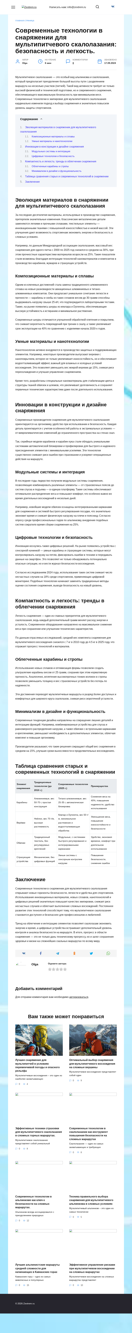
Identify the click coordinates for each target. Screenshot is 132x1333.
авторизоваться (78, 997)
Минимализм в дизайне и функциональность (56, 171)
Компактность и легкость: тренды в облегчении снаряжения (60, 161)
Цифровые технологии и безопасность (53, 156)
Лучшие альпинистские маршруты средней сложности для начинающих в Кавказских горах (37, 1268)
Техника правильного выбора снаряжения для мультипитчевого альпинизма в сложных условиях (91, 1200)
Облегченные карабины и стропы (50, 166)
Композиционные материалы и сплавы (53, 136)
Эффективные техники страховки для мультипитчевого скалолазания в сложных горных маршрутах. (38, 1132)
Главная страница (24, 21)
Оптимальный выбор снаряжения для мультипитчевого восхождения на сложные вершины (92, 1064)
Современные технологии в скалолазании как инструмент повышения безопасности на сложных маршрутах (88, 1133)
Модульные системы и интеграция (51, 151)
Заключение (32, 181)
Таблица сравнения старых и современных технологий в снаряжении (66, 176)
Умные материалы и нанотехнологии (52, 141)
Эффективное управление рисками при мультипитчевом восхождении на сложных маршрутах (92, 1268)
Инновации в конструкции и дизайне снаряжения (54, 146)
